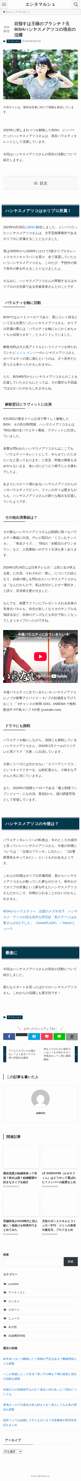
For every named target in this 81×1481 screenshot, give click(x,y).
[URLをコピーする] (72, 1036)
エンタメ (14, 1301)
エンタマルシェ (40, 4)
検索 (6, 1254)
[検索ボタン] (76, 4)
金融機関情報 (16, 1335)
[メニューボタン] (4, 4)
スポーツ (14, 1309)
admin (40, 1113)
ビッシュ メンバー (26, 353)
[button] (9, 1036)
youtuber (13, 1283)
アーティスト (14, 41)
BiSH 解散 (35, 227)
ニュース (14, 1318)
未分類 (12, 1327)
